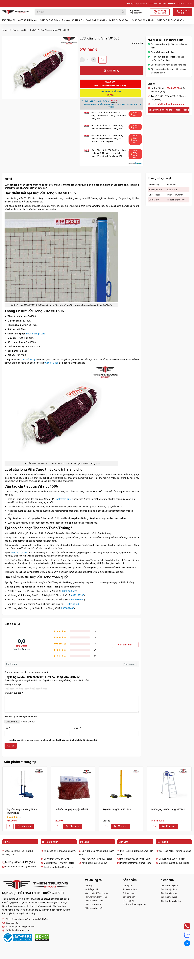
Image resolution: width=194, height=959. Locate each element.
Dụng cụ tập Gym (49, 20)
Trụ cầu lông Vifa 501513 (117, 809)
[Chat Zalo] (184, 935)
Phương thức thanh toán (96, 897)
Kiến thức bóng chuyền (171, 901)
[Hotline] (184, 926)
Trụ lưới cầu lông (37, 30)
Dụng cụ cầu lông (20, 30)
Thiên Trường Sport (35, 333)
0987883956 (73, 604)
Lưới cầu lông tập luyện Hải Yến (72, 809)
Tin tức (179, 3)
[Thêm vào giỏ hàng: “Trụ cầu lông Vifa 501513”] (106, 826)
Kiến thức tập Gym (169, 889)
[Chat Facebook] (184, 943)
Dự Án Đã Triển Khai (167, 3)
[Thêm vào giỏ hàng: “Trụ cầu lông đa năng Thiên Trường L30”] (10, 826)
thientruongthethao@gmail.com (20, 926)
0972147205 (77, 595)
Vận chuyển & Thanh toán (146, 3)
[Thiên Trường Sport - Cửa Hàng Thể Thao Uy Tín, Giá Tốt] (16, 12)
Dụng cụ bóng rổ (118, 20)
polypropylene (64, 499)
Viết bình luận (125, 644)
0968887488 (67, 608)
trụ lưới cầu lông (27, 359)
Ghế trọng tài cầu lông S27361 (168, 809)
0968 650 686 (51, 362)
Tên (7, 728)
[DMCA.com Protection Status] (42, 937)
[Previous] (2, 801)
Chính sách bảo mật (94, 908)
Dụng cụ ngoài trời (142, 20)
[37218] (102, 60)
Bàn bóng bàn (129, 897)
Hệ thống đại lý (91, 889)
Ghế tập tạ (127, 886)
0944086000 (77, 599)
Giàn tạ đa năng (130, 889)
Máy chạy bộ (8, 20)
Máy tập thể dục (26, 20)
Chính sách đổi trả (93, 904)
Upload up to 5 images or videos (21, 716)
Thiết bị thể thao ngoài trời (134, 904)
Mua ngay (26, 826)
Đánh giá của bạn (13, 685)
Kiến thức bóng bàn (169, 886)
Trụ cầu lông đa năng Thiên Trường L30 (22, 811)
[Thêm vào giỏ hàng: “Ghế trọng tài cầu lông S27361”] (154, 826)
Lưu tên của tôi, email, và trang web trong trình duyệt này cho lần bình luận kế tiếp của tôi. (53, 740)
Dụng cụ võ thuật (72, 20)
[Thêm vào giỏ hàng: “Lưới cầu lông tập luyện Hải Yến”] (58, 826)
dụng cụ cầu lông (19, 552)
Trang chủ (6, 30)
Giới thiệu (130, 3)
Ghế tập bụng (128, 893)
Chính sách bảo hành (94, 900)
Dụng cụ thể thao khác (169, 20)
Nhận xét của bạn (14, 693)
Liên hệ (189, 3)
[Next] (192, 801)
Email (77, 728)
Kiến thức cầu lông (169, 893)
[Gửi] (123, 12)
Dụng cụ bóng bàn (95, 20)
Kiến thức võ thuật (169, 897)
